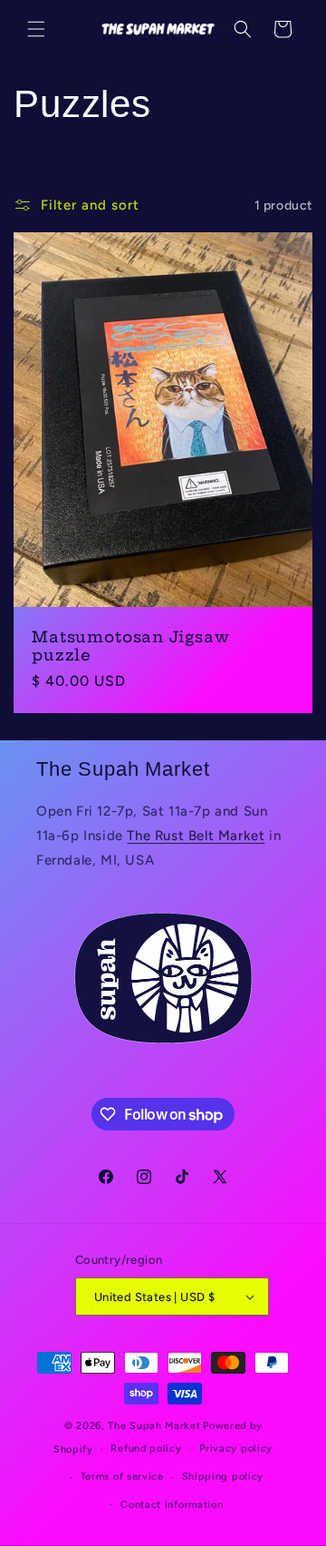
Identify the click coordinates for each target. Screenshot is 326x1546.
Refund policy (145, 1448)
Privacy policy (236, 1448)
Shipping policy (223, 1476)
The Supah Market (154, 1426)
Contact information (171, 1505)
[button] (36, 29)
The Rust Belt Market (195, 835)
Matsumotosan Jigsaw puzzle (131, 646)
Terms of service (122, 1476)
